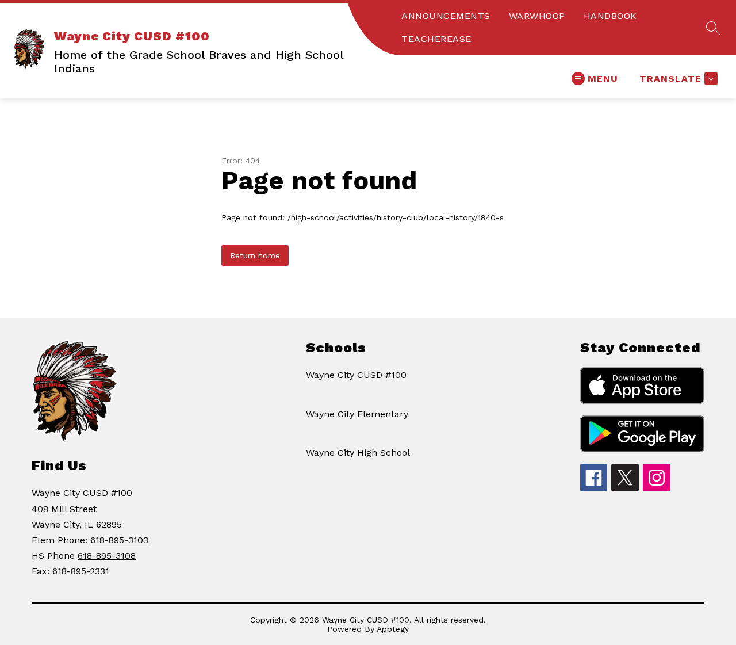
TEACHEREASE (436, 38)
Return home (255, 255)
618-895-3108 (107, 555)
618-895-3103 (119, 540)
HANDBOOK (610, 15)
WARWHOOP (537, 15)
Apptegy (393, 628)
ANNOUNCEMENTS (445, 15)
